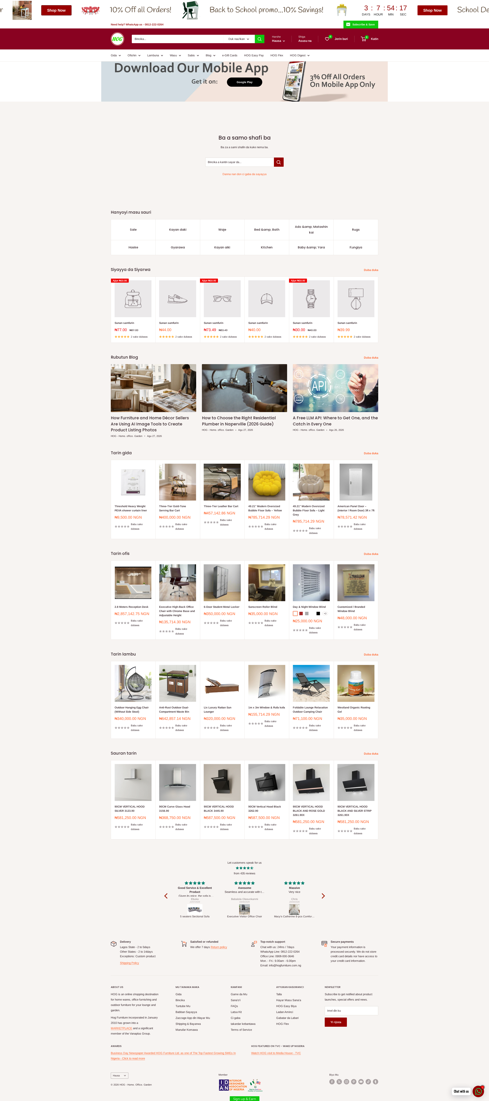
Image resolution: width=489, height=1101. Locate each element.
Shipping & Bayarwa (188, 1023)
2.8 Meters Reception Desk (131, 606)
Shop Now (318, 10)
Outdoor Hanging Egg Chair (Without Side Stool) (132, 709)
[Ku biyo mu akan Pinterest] (353, 1081)
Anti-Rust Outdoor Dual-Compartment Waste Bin (174, 709)
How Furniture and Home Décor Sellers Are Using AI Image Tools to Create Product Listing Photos (150, 424)
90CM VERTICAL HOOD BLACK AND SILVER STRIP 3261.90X (355, 810)
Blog (208, 55)
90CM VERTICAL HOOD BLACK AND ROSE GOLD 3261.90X (309, 810)
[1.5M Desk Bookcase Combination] (294, 909)
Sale (133, 229)
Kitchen (267, 247)
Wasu (173, 55)
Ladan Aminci (284, 1012)
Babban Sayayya (186, 1012)
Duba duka (371, 270)
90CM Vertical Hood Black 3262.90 (264, 808)
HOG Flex (276, 55)
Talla (279, 994)
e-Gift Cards (229, 55)
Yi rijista (335, 1022)
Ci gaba (235, 1017)
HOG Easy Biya (286, 1006)
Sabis (191, 55)
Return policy (219, 947)
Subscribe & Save (363, 24)
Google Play (245, 82)
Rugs (356, 229)
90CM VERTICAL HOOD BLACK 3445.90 (219, 808)
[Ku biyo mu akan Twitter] (339, 1081)
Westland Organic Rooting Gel (354, 709)
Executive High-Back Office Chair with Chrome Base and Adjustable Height (177, 611)
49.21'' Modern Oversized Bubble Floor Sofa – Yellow (265, 508)
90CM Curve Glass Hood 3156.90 (174, 808)
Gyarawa (178, 247)
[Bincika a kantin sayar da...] (279, 162)
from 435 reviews (244, 873)
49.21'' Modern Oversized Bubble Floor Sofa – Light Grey (309, 510)
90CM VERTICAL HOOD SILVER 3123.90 (130, 808)
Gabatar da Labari (287, 1017)
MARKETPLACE (121, 1028)
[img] (244, 868)
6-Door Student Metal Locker (221, 606)
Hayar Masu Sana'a (288, 1000)
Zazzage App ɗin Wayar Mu (193, 1017)
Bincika (180, 1000)
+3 (325, 613)
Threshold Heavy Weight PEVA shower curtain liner (131, 508)
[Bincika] (259, 39)
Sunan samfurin (124, 322)
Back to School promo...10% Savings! (152, 10)
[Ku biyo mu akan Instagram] (346, 1081)
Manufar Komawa (187, 1029)
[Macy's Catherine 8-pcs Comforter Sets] (244, 909)
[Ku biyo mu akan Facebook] (332, 1081)
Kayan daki (177, 229)
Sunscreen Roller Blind (262, 606)
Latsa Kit (236, 1012)
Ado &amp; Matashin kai (311, 230)
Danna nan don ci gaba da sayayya (244, 174)
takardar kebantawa (243, 1023)
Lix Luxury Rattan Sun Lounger (217, 709)
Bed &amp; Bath (266, 229)
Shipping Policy (129, 962)
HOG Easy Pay (254, 55)
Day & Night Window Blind (309, 606)
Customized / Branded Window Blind (351, 609)
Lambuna (153, 55)
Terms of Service (241, 1029)
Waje (222, 229)
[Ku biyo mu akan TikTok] (368, 1081)
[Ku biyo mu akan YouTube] (361, 1081)
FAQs (234, 1006)
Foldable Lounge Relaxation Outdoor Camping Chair (310, 709)
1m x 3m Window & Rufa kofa (266, 707)
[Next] (378, 309)
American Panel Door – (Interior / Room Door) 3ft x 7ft (356, 508)
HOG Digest (297, 55)
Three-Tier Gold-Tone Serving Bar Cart (172, 508)
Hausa (116, 1075)
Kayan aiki (222, 247)
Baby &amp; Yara (311, 247)
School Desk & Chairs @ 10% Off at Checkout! (413, 10)
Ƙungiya (356, 247)
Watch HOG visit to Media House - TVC (276, 1053)
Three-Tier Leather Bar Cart (221, 506)
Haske (133, 247)
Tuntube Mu (183, 1006)
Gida (114, 55)
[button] (166, 896)
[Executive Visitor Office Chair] (195, 909)
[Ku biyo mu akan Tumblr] (375, 1081)
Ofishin (132, 55)
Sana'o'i (235, 1000)
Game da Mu (239, 994)
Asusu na (305, 40)
